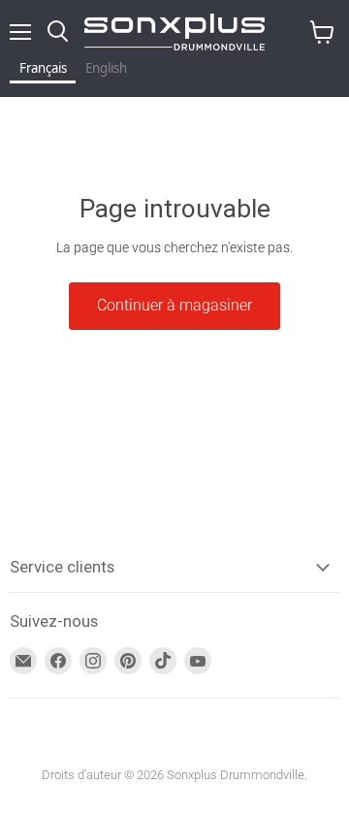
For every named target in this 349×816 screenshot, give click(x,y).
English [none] (106, 68)
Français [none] (43, 68)
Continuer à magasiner (174, 305)
